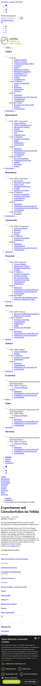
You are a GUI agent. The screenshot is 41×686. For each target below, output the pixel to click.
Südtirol (8, 339)
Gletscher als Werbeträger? (8, 578)
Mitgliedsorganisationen (22, 71)
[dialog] (20, 661)
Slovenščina (9, 463)
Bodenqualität (5, 595)
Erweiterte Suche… (7, 20)
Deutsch (8, 457)
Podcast (16, 166)
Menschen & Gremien (21, 69)
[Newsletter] (6, 6)
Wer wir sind (18, 180)
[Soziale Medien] (6, 12)
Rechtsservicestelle (20, 276)
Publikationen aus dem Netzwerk (25, 97)
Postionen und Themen (22, 196)
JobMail (17, 162)
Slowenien (9, 427)
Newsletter (17, 214)
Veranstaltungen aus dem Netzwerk (26, 208)
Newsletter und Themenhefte (24, 105)
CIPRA (7, 47)
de (6, 26)
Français (8, 459)
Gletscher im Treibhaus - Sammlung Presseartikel (14, 587)
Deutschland (9, 168)
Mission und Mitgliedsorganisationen (26, 314)
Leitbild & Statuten (20, 60)
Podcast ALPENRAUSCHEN (24, 299)
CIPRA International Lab (22, 125)
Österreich (8, 252)
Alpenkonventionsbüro (22, 274)
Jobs (15, 133)
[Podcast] (6, 10)
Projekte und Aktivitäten (22, 327)
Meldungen (18, 95)
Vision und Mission (20, 228)
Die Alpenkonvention (21, 278)
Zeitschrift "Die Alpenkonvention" (26, 297)
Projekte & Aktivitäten (21, 83)
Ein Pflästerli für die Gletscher (9, 567)
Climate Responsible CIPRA (24, 64)
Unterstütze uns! (19, 79)
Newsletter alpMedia (21, 158)
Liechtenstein (9, 216)
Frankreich (9, 371)
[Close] (6, 56)
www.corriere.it (11, 546)
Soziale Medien (19, 109)
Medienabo (18, 164)
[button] (20, 678)
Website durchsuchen (8, 16)
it (5, 30)
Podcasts (17, 107)
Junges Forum (19, 184)
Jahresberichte (19, 145)
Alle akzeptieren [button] (11, 682)
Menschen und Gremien (22, 182)
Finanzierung (18, 131)
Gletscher (13, 604)
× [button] (38, 638)
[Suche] (21, 18)
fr (5, 28)
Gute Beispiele (19, 101)
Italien (7, 399)
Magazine (4, 635)
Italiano (7, 461)
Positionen (17, 87)
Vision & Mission (20, 123)
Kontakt (17, 77)
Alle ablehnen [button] (30, 682)
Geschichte (18, 66)
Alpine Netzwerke (20, 75)
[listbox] (35, 638)
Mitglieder (17, 230)
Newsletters (5, 631)
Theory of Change (20, 62)
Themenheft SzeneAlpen (22, 160)
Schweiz (8, 301)
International (9, 111)
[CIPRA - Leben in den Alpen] (12, 2)
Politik (16, 85)
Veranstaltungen (19, 99)
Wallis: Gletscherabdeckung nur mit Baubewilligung (14, 559)
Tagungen (17, 91)
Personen (17, 232)
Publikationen (19, 89)
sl (5, 32)
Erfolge (16, 68)
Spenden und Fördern (21, 190)
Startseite (8, 498)
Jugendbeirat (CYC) (21, 73)
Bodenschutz (5, 604)
